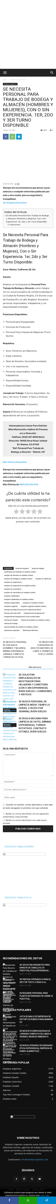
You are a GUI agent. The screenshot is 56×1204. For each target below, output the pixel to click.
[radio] (16, 512)
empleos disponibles (12, 603)
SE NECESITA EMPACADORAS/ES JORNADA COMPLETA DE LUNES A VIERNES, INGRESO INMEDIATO (35, 1034)
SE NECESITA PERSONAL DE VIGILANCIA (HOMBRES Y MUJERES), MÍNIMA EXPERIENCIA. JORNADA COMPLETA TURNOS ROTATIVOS (15, 649)
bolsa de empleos (22, 568)
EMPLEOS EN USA (28, 484)
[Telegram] (19, 137)
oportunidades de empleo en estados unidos (21, 627)
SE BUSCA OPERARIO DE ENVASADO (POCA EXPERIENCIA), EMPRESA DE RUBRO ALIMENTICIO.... (36, 1048)
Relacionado (15, 225)
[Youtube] (40, 1179)
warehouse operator (12, 630)
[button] (4, 73)
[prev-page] (4, 739)
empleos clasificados (12, 596)
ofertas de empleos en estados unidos (35, 620)
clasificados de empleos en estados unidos (20, 572)
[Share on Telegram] (46, 1200)
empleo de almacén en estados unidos (18, 575)
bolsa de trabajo (38, 568)
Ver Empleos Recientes (15, 202)
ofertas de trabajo (11, 623)
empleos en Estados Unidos (33, 603)
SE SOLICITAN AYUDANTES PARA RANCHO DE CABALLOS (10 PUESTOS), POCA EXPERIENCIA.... (35, 968)
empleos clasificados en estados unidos (19, 599)
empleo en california (43, 579)
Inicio (5, 79)
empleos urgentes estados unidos (33, 606)
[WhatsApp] (12, 137)
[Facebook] (6, 137)
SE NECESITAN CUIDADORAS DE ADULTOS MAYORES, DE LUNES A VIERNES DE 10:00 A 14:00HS (42, 648)
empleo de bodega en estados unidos (18, 579)
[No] (52, 1196)
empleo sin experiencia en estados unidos (20, 585)
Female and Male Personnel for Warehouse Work (22, 610)
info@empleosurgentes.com (34, 1159)
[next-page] (9, 739)
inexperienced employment (34, 613)
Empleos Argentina (17, 79)
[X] (32, 1179)
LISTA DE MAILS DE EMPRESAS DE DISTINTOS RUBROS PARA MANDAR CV (36, 1019)
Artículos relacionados (15, 667)
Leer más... (46, 1195)
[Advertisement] (28, 5)
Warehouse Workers (30, 630)
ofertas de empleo (11, 620)
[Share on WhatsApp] (28, 1200)
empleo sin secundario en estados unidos (19, 592)
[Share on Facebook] (9, 1200)
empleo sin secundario (12, 589)
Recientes (15, 462)
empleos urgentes (11, 606)
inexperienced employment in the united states (22, 616)
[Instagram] (24, 1179)
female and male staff (12, 613)
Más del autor (35, 667)
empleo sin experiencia (13, 582)
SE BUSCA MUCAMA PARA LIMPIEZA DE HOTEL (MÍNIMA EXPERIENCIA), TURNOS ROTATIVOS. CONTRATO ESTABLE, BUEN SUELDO (35, 725)
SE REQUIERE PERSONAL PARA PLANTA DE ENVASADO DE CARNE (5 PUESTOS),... (36, 996)
